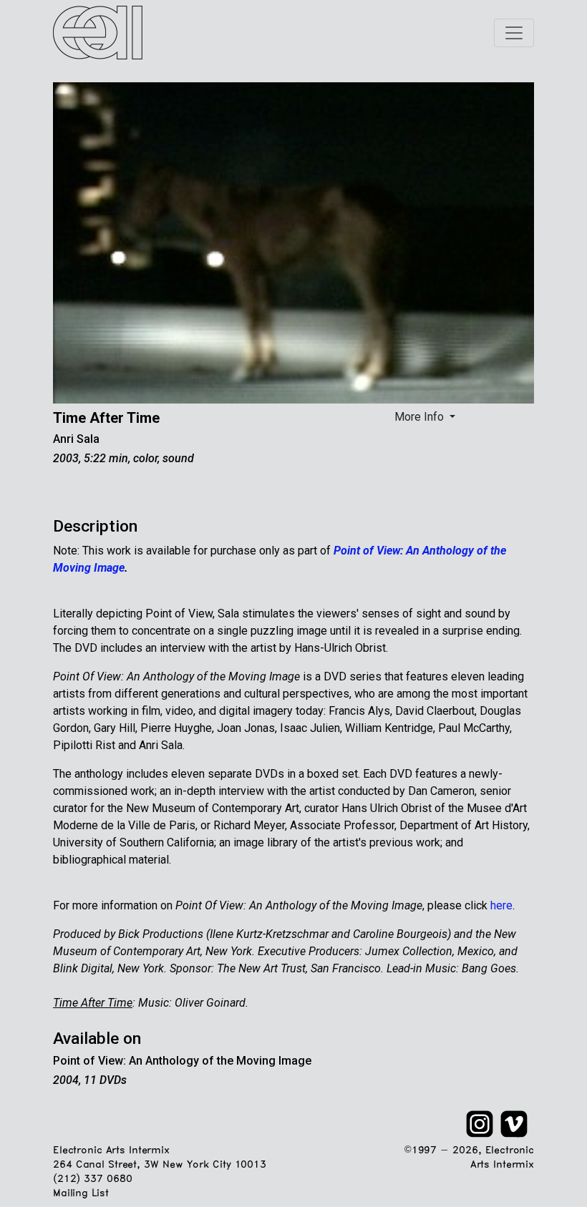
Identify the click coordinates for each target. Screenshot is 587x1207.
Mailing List (80, 1193)
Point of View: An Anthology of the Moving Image (182, 1060)
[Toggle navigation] (514, 33)
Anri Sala (76, 439)
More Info (420, 417)
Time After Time (106, 417)
